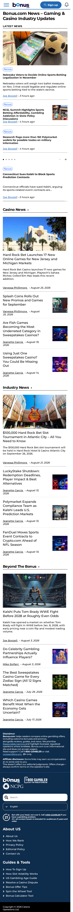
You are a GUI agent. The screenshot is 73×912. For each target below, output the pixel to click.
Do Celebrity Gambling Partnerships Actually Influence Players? (21, 653)
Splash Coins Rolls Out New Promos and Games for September (23, 300)
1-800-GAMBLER (52, 815)
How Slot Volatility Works (22, 873)
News (8, 69)
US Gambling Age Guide (21, 878)
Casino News (14, 209)
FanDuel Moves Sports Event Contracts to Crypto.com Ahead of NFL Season (21, 538)
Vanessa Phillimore (15, 287)
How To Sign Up (16, 869)
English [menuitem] (14, 807)
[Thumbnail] (34, 234)
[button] (6, 4)
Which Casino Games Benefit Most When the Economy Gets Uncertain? (21, 706)
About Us (12, 836)
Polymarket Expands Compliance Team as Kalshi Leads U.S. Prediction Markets (19, 508)
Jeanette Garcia (13, 342)
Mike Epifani (11, 664)
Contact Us (13, 853)
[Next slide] (66, 159)
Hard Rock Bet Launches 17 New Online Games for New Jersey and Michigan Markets (30, 259)
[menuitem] (35, 806)
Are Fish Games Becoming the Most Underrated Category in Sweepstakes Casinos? (21, 329)
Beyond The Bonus (19, 566)
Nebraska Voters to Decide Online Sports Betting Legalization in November (34, 76)
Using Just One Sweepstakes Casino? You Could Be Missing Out (20, 359)
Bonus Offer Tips (16, 886)
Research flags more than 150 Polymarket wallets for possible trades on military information (30, 140)
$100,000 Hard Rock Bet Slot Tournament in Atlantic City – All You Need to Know (32, 437)
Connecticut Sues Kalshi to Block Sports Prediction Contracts (29, 176)
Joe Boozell (10, 95)
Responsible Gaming (14, 744)
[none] (35, 806)
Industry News (16, 387)
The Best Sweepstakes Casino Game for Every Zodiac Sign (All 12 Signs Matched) (22, 679)
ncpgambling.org (12, 754)
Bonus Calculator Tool (19, 895)
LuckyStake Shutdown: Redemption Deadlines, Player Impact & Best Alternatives (22, 477)
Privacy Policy (14, 844)
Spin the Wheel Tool (19, 891)
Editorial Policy (15, 849)
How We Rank (15, 840)
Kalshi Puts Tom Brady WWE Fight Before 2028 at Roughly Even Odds (31, 614)
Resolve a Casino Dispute (22, 882)
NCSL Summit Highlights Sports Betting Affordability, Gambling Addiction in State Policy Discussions (23, 114)
